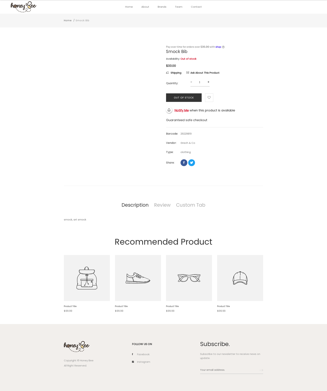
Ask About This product (205, 72)
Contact (196, 7)
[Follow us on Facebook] (184, 162)
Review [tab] (162, 205)
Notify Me (182, 110)
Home (129, 7)
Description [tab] (135, 205)
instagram (143, 362)
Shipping (175, 72)
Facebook (143, 354)
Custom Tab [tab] (190, 205)
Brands (162, 7)
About (145, 7)
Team (178, 7)
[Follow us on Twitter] (191, 162)
